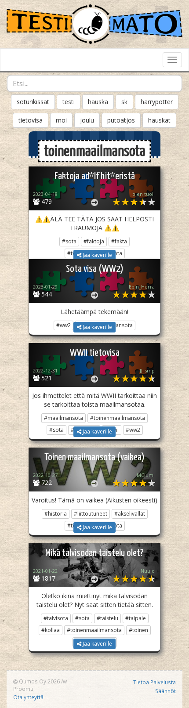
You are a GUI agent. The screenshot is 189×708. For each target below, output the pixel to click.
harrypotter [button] (157, 102)
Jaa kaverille (96, 255)
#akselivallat (129, 513)
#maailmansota (63, 418)
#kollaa (50, 630)
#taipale (135, 618)
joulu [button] (87, 120)
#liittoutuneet (90, 513)
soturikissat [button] (33, 102)
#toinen (138, 630)
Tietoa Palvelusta (154, 682)
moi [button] (61, 120)
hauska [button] (98, 102)
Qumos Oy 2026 (39, 681)
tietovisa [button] (30, 120)
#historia (55, 513)
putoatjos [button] (121, 120)
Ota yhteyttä (28, 697)
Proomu (23, 688)
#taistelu (107, 618)
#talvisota (56, 618)
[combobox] (94, 83)
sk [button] (124, 102)
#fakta (119, 241)
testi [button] (68, 102)
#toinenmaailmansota (117, 418)
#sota (69, 241)
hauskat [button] (159, 120)
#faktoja (94, 241)
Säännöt (165, 690)
